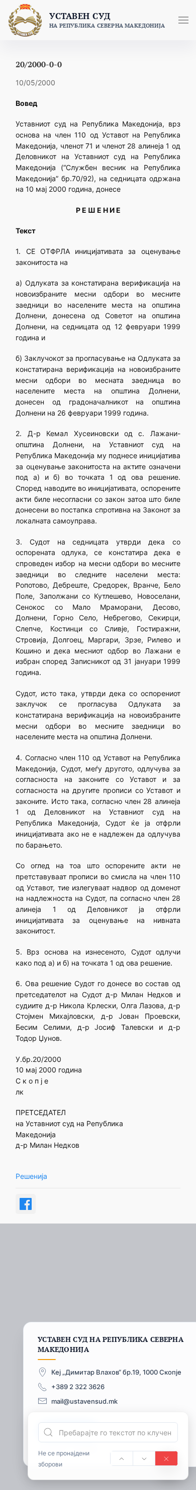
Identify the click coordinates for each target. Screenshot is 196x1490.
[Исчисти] (166, 1458)
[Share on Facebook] (26, 1204)
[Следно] (144, 1458)
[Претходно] (121, 1458)
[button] (183, 20)
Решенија (31, 1176)
